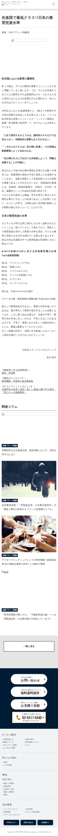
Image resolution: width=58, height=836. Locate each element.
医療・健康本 (9, 792)
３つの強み (8, 765)
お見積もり (45, 822)
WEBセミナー (11, 822)
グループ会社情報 (32, 812)
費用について (8, 742)
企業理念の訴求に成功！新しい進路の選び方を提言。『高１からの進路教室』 (29, 391)
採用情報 (7, 812)
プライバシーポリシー (12, 815)
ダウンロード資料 (10, 745)
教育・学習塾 (8, 373)
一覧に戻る (29, 646)
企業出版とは (8, 739)
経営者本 (7, 786)
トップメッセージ (10, 809)
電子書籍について (32, 742)
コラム (27, 745)
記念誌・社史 (9, 789)
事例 (5, 795)
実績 (5, 762)
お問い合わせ (28, 822)
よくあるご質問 (9, 748)
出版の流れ (29, 739)
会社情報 (29, 809)
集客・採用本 (9, 783)
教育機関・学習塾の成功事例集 (17, 381)
